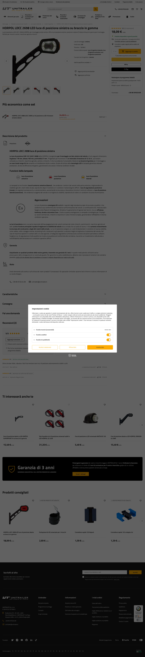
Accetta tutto (100, 347)
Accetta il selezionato (45, 347)
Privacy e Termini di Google (44, 318)
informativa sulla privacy (62, 316)
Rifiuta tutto (72, 347)
